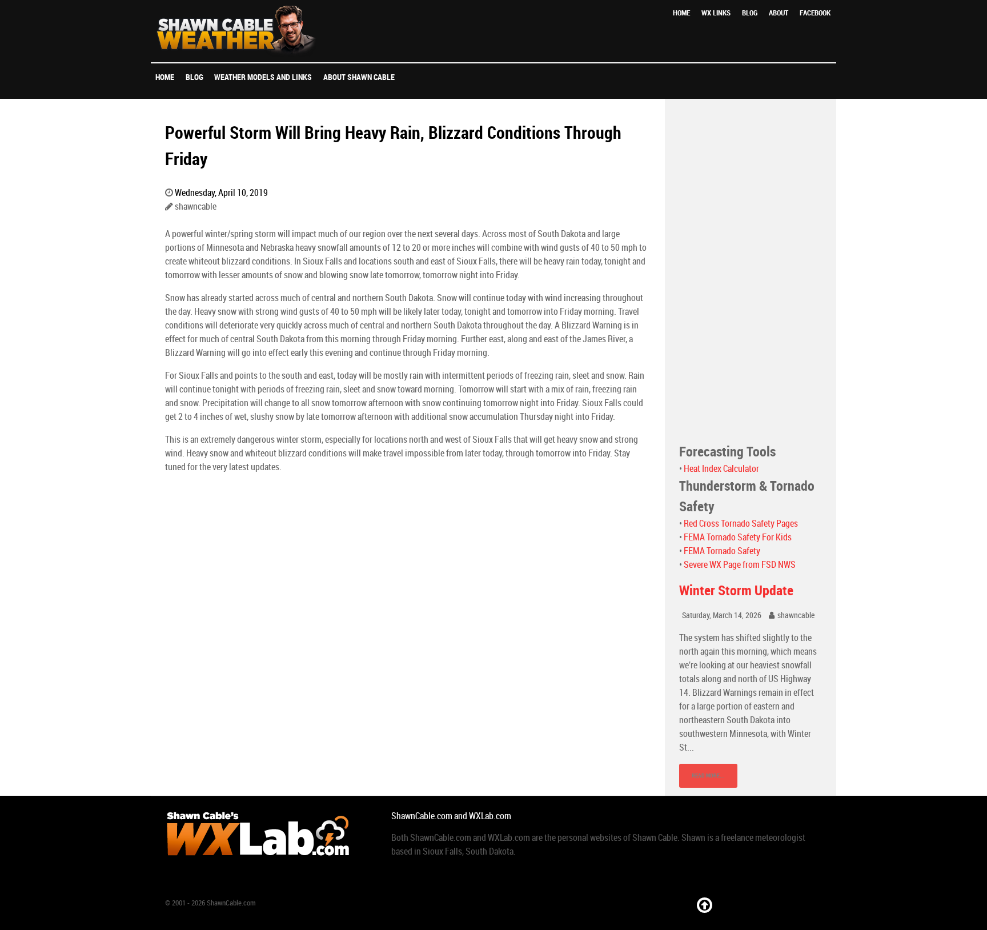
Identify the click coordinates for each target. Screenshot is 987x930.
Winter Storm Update (736, 590)
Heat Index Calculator (721, 468)
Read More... (708, 775)
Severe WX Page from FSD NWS (740, 564)
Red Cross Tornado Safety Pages (741, 523)
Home (681, 13)
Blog (749, 13)
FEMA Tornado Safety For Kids (738, 537)
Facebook (815, 13)
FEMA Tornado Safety (722, 551)
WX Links (716, 13)
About (778, 13)
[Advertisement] (750, 270)
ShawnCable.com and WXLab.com (451, 816)
